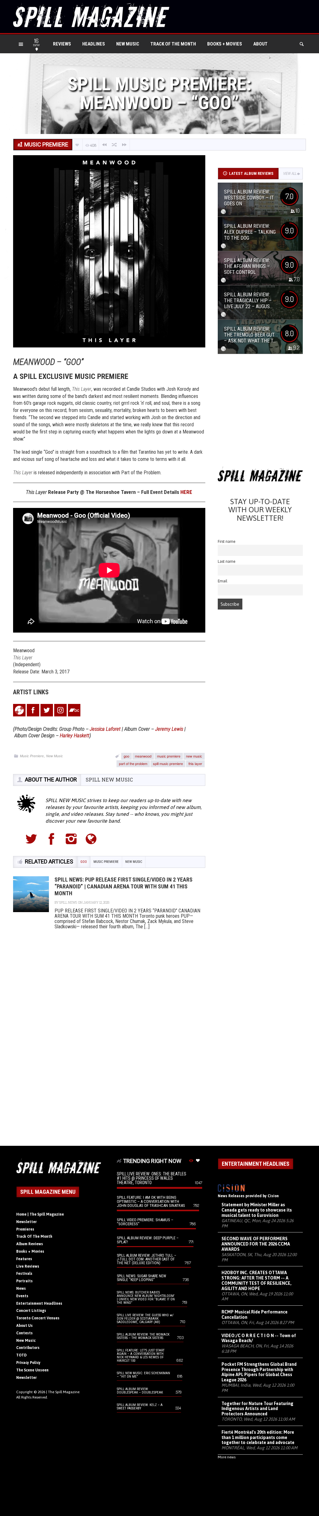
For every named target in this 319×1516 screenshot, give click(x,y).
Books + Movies (224, 44)
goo (126, 755)
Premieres (25, 1229)
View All (290, 173)
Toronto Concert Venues (38, 1318)
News (21, 1288)
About (260, 44)
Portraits (24, 1281)
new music (194, 755)
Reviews (62, 44)
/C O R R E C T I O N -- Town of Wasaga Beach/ (258, 1338)
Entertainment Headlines (39, 1303)
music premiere (168, 755)
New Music (127, 44)
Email (222, 581)
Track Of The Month (173, 44)
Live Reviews (27, 1266)
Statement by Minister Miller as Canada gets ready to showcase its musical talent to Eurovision (256, 1210)
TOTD (21, 1355)
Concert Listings (31, 1310)
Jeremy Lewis (169, 729)
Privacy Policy (28, 1363)
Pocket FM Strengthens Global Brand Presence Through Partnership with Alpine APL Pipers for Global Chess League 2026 (259, 1372)
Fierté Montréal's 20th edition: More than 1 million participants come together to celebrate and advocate (257, 1437)
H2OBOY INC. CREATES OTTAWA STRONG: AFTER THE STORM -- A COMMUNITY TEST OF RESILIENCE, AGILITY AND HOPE (256, 1280)
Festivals (24, 1273)
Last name (227, 561)
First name (227, 541)
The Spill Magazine (63, 1392)
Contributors (28, 1348)
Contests (24, 1333)
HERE (186, 492)
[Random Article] (114, 145)
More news (227, 1457)
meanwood (143, 755)
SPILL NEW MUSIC (109, 779)
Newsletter (26, 1222)
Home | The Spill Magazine (40, 1214)
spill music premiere (168, 763)
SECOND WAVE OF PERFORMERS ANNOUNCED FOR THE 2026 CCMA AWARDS (255, 1244)
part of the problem (133, 763)
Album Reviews (29, 1244)
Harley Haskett (74, 735)
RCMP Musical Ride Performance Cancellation (254, 1314)
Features (24, 1259)
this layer (195, 763)
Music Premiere (32, 755)
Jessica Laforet (105, 729)
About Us (24, 1325)
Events (22, 1296)
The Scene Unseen (32, 1370)
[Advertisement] (260, 412)
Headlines (93, 44)
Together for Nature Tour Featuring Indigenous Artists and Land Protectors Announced (257, 1409)
